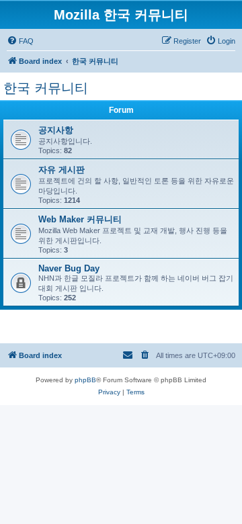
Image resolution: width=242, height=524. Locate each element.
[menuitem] (20, 41)
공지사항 (55, 130)
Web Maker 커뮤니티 (80, 219)
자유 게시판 (61, 170)
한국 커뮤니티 (45, 88)
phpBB (85, 380)
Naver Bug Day (68, 268)
